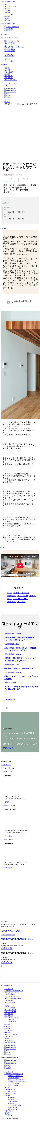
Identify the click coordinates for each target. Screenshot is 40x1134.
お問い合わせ (8, 85)
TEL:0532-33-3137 (6, 947)
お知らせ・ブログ (10, 1012)
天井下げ (21, 601)
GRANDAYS (8, 54)
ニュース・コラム (10, 83)
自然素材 (11, 601)
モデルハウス (8, 14)
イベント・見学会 (10, 1010)
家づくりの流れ (9, 49)
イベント (7, 10)
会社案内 (7, 12)
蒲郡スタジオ (8, 78)
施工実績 (7, 8)
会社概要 (7, 70)
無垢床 (32, 596)
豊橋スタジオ (8, 76)
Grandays (11, 1019)
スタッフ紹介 (8, 72)
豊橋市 (16, 593)
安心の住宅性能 (9, 43)
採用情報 (7, 20)
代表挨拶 (7, 68)
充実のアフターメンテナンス (14, 47)
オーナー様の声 (9, 1008)
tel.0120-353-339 (6, 765)
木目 (9, 598)
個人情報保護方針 (7, 985)
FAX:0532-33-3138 (6, 949)
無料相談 (7, 16)
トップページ (8, 989)
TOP (5, 5)
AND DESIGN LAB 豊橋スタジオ (17, 939)
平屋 (9, 593)
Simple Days (12, 1021)
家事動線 (24, 593)
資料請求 (7, 18)
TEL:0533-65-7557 (6, 961)
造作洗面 (11, 596)
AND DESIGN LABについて (10, 37)
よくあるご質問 (9, 51)
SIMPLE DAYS (9, 56)
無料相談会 (8, 1040)
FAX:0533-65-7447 (6, 963)
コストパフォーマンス (11, 45)
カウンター (22, 596)
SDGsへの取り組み (10, 80)
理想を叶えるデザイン (11, 41)
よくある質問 (8, 1000)
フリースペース (20, 598)
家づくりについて (10, 6)
